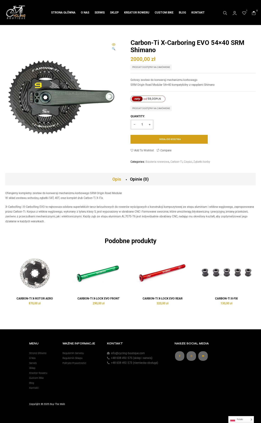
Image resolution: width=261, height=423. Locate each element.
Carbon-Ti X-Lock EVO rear (163, 298)
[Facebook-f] (179, 356)
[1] (244, 13)
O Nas (32, 358)
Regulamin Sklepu (72, 358)
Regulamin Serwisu (73, 353)
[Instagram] (191, 356)
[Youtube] (203, 356)
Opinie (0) (139, 179)
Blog (31, 383)
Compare (166, 150)
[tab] (116, 179)
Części (188, 161)
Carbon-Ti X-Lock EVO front (98, 298)
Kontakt (34, 388)
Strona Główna (37, 353)
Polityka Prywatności (74, 363)
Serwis (33, 363)
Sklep (32, 368)
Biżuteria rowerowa (157, 161)
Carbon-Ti (176, 161)
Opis (116, 179)
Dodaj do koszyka (170, 139)
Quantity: (137, 116)
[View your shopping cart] (254, 13)
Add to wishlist (144, 150)
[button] (113, 47)
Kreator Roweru (38, 373)
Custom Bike (36, 378)
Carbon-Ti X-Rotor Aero (35, 298)
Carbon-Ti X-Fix (226, 298)
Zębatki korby (201, 161)
